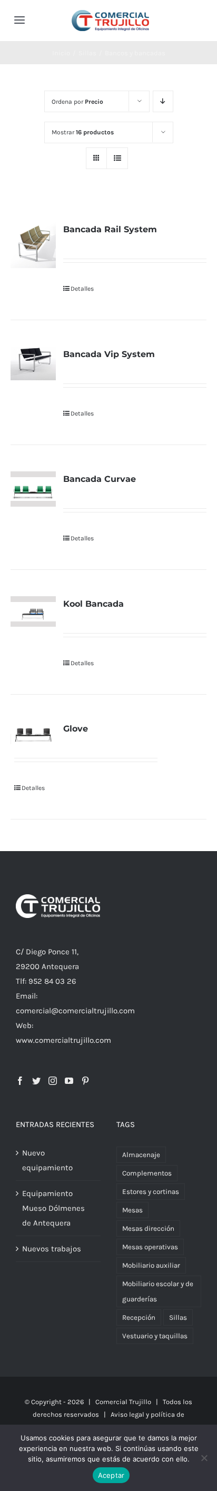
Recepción (138, 1317)
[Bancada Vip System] (33, 363)
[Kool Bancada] (33, 611)
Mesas (132, 1210)
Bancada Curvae (99, 479)
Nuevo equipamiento (47, 1160)
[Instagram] (52, 1081)
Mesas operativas (150, 1247)
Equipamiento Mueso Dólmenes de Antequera (53, 1208)
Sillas (178, 1317)
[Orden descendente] (163, 101)
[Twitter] (36, 1081)
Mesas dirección (148, 1228)
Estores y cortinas (150, 1192)
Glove (75, 729)
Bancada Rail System (110, 229)
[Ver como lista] (117, 158)
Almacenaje (141, 1155)
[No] (204, 1458)
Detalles (82, 288)
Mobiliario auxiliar (151, 1265)
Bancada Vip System (109, 354)
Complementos (147, 1173)
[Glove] (33, 732)
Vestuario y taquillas (155, 1336)
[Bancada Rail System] (33, 245)
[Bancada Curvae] (33, 489)
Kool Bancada (93, 604)
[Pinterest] (85, 1081)
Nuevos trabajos (51, 1248)
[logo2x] (110, 13)
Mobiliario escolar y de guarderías (157, 1291)
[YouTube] (69, 1081)
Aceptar (111, 1475)
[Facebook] (20, 1081)
